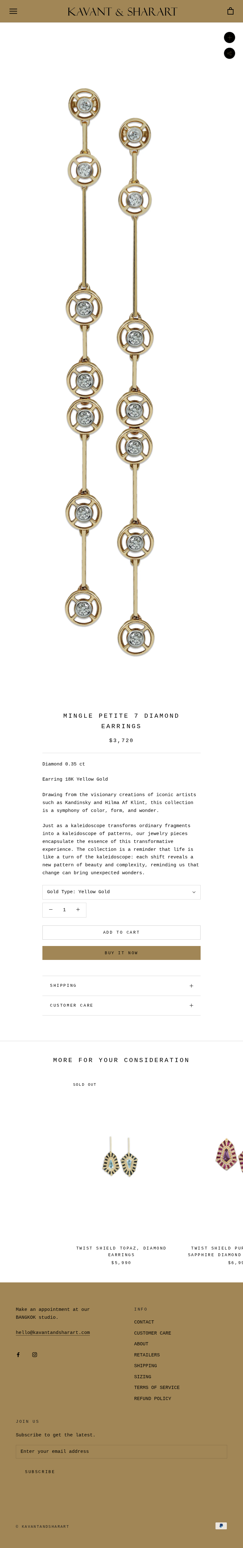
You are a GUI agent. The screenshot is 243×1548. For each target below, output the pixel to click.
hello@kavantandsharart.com (53, 1333)
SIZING (142, 1377)
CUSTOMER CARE (152, 1333)
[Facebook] (18, 1355)
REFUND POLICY (152, 1399)
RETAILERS (147, 1355)
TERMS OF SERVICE (157, 1388)
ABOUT (141, 1344)
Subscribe (40, 1472)
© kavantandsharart (42, 1527)
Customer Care (72, 1005)
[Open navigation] (13, 11)
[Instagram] (34, 1355)
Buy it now (121, 953)
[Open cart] (230, 11)
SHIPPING (63, 985)
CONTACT (144, 1322)
